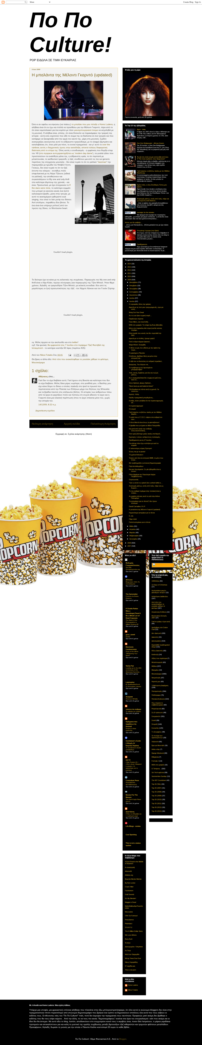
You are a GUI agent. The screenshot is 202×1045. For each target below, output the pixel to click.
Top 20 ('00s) (156, 784)
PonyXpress (129, 920)
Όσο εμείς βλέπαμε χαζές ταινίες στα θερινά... (145, 434)
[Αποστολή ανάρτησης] (69, 355)
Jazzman (102, 162)
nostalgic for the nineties (145, 212)
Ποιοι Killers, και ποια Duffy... (139, 322)
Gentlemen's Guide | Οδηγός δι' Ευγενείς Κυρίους (133, 743)
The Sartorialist (132, 594)
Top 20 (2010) (157, 799)
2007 (129, 546)
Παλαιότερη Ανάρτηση (103, 423)
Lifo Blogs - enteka (133, 826)
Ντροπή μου (156, 681)
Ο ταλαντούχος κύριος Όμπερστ (140, 448)
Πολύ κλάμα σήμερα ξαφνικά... (140, 342)
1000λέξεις (155, 581)
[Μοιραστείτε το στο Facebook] (83, 355)
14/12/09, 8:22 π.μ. (47, 404)
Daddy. (128, 637)
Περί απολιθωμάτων (136, 466)
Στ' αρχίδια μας (130, 966)
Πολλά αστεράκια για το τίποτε (139, 522)
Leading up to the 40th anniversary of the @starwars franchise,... (134, 670)
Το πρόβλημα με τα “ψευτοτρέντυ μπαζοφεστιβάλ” (140, 368)
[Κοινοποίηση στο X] (80, 355)
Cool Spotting (131, 834)
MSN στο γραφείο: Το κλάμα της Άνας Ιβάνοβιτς (146, 325)
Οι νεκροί (132, 409)
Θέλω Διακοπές (157, 651)
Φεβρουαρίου (134, 536)
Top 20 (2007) (157, 788)
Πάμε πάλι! (133, 519)
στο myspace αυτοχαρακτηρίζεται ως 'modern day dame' (66, 153)
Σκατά (154, 720)
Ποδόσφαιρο (156, 695)
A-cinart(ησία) (130, 867)
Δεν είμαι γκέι (156, 633)
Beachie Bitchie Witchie (133, 879)
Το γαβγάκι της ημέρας (133, 711)
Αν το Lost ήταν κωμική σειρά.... (140, 315)
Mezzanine (129, 912)
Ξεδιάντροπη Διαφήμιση (160, 685)
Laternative (130, 682)
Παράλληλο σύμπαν (136, 319)
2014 (129, 264)
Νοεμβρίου (133, 285)
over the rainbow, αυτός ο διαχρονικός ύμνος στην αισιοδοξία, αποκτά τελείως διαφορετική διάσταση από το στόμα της (71, 147)
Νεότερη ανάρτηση (42, 423)
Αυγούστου (133, 295)
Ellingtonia (155, 757)
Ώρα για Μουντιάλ (158, 745)
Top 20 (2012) (157, 807)
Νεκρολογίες (156, 678)
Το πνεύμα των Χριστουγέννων (157, 736)
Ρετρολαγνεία (156, 709)
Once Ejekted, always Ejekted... (140, 383)
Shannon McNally (132, 699)
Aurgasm (129, 697)
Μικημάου (155, 670)
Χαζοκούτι (155, 741)
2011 (129, 273)
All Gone (129, 580)
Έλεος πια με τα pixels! (137, 452)
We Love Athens (131, 935)
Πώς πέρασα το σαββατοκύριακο (157, 704)
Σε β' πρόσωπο (157, 712)
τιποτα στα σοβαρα (133, 709)
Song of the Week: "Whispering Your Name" (132, 653)
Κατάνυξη (155, 654)
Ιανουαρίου (133, 539)
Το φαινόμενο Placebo (137, 353)
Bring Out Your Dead (136, 312)
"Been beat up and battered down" (141, 386)
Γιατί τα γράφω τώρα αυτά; (161, 621)
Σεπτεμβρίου (134, 292)
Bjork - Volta (141, 129)
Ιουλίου (132, 298)
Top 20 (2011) (156, 803)
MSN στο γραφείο (158, 765)
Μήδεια (154, 666)
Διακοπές (155, 637)
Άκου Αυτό (128, 939)
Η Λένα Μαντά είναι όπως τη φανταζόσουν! (144, 422)
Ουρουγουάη (133, 479)
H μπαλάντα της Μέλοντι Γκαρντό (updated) (144, 509)
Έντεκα (127, 943)
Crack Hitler (129, 887)
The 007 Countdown (159, 780)
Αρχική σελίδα (72, 423)
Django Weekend (158, 753)
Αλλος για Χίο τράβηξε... (133, 222)
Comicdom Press (132, 780)
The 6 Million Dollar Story (134, 931)
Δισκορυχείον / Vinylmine (134, 947)
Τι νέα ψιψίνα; (156, 732)
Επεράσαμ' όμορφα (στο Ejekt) (148, 231)
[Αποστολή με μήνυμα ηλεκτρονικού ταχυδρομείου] (75, 355)
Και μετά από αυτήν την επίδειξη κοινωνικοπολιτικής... (140, 430)
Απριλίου (132, 529)
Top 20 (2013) (157, 811)
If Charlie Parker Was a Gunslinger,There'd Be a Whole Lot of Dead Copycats (133, 613)
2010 (129, 276)
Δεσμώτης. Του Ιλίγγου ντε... (139, 364)
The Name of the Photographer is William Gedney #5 (132, 622)
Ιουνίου (132, 301)
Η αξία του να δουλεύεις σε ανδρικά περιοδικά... (146, 361)
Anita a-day (156, 749)
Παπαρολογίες (157, 691)
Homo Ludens (133, 985)
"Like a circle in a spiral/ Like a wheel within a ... (146, 483)
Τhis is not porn (130, 970)
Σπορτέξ (154, 724)
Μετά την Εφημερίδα (132, 954)
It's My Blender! (130, 898)
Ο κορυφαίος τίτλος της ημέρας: (140, 304)
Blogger (122, 1039)
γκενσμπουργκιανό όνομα (86, 130)
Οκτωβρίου (133, 289)
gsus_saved (130, 634)
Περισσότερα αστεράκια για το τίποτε (142, 513)
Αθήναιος (43, 376)
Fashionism (129, 890)
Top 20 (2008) (157, 792)
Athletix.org (129, 875)
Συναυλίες (155, 728)
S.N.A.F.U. (128, 927)
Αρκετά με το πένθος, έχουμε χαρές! (142, 338)
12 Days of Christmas (159, 585)
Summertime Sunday (159, 776)
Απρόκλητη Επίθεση (159, 612)
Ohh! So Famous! (131, 916)
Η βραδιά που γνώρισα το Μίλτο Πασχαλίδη (144, 425)
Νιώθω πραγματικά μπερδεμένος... (141, 397)
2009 (129, 280)
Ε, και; (131, 516)
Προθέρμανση (142, 244)
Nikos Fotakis (133, 990)
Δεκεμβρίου (133, 282)
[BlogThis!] (77, 355)
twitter (75, 342)
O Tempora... (156, 769)
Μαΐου (131, 526)
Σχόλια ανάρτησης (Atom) (80, 434)
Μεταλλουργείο (157, 662)
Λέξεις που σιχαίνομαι (159, 658)
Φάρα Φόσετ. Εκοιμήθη (137, 345)
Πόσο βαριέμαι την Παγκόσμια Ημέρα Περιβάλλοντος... (142, 475)
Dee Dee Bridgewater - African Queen (150, 143)
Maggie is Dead (130, 902)
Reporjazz (128, 923)
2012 (129, 270)
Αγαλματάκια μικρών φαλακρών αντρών (159, 591)
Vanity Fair (130, 666)
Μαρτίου (132, 532)
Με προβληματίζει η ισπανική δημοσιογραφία (145, 463)
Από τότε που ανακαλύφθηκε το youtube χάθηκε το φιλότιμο (80, 359)
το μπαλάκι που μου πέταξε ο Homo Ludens (92, 124)
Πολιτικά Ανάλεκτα (158, 699)
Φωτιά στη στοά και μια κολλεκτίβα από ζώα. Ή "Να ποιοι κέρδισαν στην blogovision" (153, 158)
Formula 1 (155, 761)
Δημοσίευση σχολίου (45, 410)
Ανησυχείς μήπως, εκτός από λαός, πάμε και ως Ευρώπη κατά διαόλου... (153, 200)
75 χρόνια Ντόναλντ (136, 455)
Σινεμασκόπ (156, 716)
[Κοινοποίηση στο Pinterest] (86, 355)
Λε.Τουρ (128, 950)
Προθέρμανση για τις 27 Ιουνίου (140, 440)
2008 (129, 543)
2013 (129, 267)
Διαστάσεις (130, 812)
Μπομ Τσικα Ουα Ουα (133, 958)
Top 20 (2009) (157, 796)
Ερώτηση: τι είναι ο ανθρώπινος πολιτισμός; (144, 437)
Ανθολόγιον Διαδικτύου (160, 596)
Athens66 (128, 871)
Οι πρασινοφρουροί (136, 406)
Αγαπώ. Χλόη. (134, 394)
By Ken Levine (130, 883)
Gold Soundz (129, 894)
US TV (128, 760)
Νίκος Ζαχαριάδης (131, 962)
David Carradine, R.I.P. (137, 506)
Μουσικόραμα (38, 362)
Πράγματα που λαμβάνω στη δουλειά (131, 724)
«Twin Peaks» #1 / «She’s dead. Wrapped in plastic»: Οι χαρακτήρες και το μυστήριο (134, 766)
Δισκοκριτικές (156, 641)
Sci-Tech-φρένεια (158, 772)
